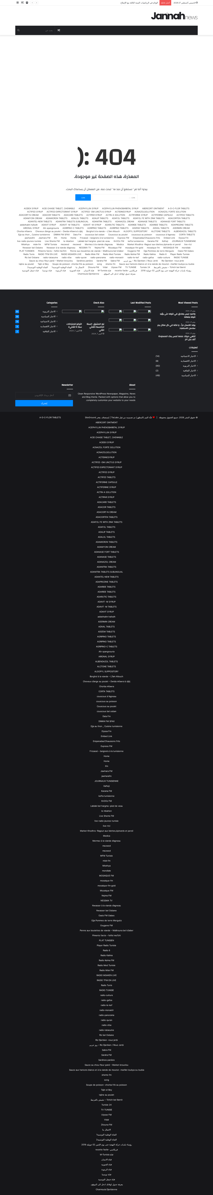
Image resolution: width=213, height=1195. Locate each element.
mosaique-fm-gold (134, 247)
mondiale (186, 247)
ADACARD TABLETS (73, 215)
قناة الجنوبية (75, 270)
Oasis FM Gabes (186, 251)
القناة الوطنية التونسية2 (37, 267)
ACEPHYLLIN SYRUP (88, 208)
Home (73, 238)
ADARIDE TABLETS (158, 224)
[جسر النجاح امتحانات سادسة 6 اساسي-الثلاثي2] (130, 322)
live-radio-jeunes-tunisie (29, 241)
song (99, 264)
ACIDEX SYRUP (31, 208)
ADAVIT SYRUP (48, 224)
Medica (120, 244)
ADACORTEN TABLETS (179, 218)
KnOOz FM (119, 241)
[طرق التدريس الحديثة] (115, 333)
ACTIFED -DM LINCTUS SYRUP (96, 211)
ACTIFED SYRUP (35, 211)
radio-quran (81, 257)
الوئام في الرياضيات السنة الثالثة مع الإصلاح (139, 2)
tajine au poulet (26, 264)
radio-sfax (67, 257)
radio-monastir (116, 257)
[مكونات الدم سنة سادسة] (115, 313)
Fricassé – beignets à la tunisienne (97, 238)
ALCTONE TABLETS (160, 231)
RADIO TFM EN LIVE (48, 254)
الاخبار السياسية (189, 375)
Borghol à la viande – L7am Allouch (103, 231)
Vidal (105, 267)
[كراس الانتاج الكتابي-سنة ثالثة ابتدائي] (115, 323)
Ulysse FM (116, 267)
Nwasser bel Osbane (33, 247)
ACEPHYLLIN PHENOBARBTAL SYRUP (120, 208)
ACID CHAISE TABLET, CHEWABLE (58, 208)
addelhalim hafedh (29, 224)
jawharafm (30, 238)
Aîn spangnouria (51, 228)
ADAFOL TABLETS (120, 218)
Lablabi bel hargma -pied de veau (94, 241)
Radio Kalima (150, 254)
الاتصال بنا (80, 267)
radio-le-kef (133, 257)
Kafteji (165, 241)
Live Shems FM (52, 241)
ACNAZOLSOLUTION (145, 211)
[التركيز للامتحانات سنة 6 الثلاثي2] (130, 313)
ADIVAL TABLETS (161, 228)
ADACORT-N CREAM (29, 215)
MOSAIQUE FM (170, 247)
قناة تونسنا (47, 270)
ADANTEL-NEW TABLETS (40, 221)
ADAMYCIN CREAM (32, 218)
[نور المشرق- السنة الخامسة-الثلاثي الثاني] (144, 313)
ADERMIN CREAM (181, 228)
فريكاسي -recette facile (126, 270)
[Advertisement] (106, 85)
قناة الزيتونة (61, 270)
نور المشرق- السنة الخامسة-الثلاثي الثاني (95, 327)
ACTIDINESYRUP (123, 211)
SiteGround (90, 417)
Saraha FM (102, 260)
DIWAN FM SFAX (62, 234)
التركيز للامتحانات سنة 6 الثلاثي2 (74, 325)
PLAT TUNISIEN (26, 251)
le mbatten (68, 241)
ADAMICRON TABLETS (56, 218)
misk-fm (37, 244)
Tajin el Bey (43, 264)
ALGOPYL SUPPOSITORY (135, 231)
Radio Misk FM (92, 254)
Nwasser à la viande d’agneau (61, 247)
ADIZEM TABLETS (140, 228)
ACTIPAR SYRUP (94, 215)
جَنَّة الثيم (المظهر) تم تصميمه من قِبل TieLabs (131, 417)
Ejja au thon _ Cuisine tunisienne (34, 234)
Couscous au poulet (118, 234)
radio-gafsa (148, 257)
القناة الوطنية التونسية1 (62, 267)
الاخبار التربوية (189, 366)
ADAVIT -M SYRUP (92, 224)
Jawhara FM (44, 238)
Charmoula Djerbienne (88, 274)
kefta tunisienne (136, 241)
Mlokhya (25, 244)
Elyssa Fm (183, 238)
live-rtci (188, 244)
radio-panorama (98, 257)
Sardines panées (85, 260)
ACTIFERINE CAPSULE (162, 215)
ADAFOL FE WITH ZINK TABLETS (148, 218)
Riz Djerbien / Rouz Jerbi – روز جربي (140, 260)
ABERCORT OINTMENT (153, 208)
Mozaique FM (114, 247)
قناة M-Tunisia (104, 270)
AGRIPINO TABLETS (119, 228)
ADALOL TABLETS (79, 218)
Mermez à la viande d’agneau (99, 244)
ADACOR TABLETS (51, 215)
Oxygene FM (133, 251)
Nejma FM (99, 247)
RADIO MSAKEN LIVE (71, 254)
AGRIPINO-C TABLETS (73, 228)
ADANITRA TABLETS (101, 221)
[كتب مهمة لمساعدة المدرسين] (144, 333)
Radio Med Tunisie (112, 254)
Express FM (123, 238)
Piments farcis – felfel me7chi (52, 251)
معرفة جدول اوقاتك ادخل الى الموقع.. (119, 274)
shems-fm (110, 264)
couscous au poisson (141, 234)
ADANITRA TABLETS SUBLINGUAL (72, 221)
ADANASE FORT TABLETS (172, 221)
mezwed (77, 244)
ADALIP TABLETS (100, 218)
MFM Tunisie (51, 244)
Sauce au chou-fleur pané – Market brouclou (51, 260)
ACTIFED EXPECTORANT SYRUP (62, 211)
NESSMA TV (85, 247)
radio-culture (163, 257)
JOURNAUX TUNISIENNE (184, 241)
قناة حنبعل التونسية (30, 270)
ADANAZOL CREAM (124, 221)
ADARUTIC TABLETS (114, 224)
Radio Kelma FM (132, 254)
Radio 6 (163, 254)
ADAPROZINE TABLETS (182, 224)
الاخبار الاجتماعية (188, 356)
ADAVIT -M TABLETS (70, 224)
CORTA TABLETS (187, 234)
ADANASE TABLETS (147, 221)
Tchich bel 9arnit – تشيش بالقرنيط (170, 267)
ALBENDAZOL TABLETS (185, 231)
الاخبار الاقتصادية (188, 361)
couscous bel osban (94, 234)
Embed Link (169, 238)
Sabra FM (115, 260)
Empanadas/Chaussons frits (146, 238)
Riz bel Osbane (32, 257)
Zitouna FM (93, 267)
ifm (55, 238)
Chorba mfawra (24, 231)
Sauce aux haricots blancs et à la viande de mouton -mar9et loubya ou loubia (156, 264)
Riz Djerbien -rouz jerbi (173, 260)
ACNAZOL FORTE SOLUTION (172, 211)
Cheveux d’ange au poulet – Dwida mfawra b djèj (59, 231)
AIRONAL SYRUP (31, 228)
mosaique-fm (153, 247)
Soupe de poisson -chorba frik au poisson (72, 264)
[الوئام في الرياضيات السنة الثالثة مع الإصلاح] (144, 322)
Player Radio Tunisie (180, 254)
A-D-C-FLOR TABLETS (178, 208)
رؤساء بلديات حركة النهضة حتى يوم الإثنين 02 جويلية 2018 (166, 270)
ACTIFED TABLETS (185, 215)
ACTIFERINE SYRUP (138, 215)
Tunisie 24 (145, 267)
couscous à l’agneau (165, 234)
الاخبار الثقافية (189, 370)
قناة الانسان (89, 270)
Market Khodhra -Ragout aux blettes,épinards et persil (154, 244)
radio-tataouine (50, 257)
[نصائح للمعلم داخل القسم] (130, 333)
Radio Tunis (28, 254)
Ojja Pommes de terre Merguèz (159, 251)
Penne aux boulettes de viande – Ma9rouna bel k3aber (97, 251)
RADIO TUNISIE (181, 257)
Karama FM (153, 241)
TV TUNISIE (130, 267)
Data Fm (77, 234)
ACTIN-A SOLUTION (115, 215)
